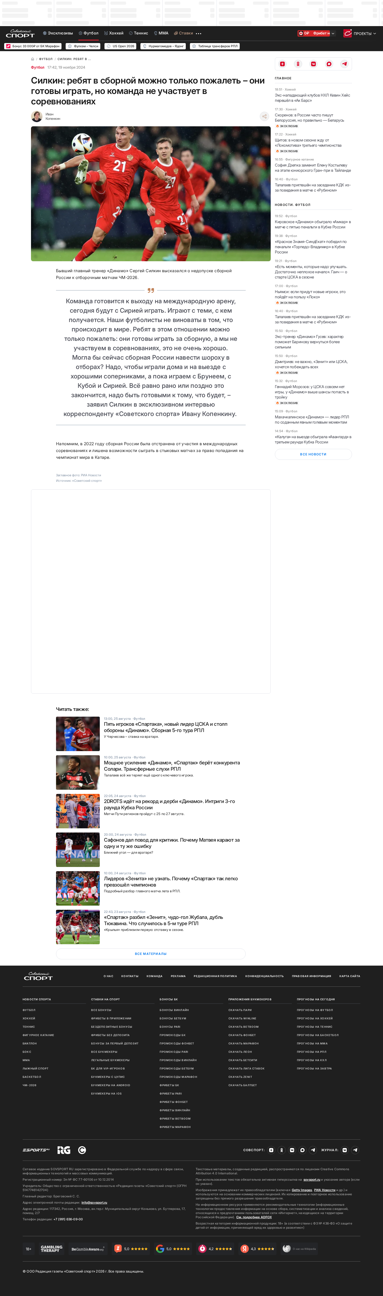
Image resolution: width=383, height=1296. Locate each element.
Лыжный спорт (35, 1068)
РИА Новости (324, 1190)
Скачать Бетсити (242, 1060)
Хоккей (29, 1018)
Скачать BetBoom (243, 1026)
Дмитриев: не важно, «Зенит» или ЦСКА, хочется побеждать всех (311, 364)
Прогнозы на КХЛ (312, 1060)
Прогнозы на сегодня (316, 999)
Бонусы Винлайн (174, 1010)
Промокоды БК (173, 1035)
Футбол (37, 67)
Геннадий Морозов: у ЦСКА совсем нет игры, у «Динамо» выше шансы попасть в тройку (312, 392)
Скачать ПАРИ (240, 1010)
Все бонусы (101, 1010)
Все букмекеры (104, 1051)
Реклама (178, 976)
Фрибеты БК (169, 1085)
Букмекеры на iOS (106, 1093)
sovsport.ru (312, 1179)
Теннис (29, 1026)
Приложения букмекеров (250, 999)
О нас (108, 976)
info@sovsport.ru (94, 1202)
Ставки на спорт (105, 999)
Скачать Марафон (243, 1043)
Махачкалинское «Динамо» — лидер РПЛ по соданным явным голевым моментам (312, 419)
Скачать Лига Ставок (246, 1068)
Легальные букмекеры (110, 1060)
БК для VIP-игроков (108, 1068)
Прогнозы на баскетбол (318, 1035)
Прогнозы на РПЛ (311, 1051)
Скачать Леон (240, 1051)
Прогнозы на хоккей (315, 1018)
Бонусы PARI (170, 1026)
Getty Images (302, 1190)
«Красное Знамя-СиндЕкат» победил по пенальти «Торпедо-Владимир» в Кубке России (311, 246)
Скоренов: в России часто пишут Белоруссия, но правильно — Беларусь (309, 117)
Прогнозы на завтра (314, 1068)
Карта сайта (349, 976)
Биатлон (30, 1043)
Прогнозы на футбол (315, 1010)
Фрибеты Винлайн (175, 1110)
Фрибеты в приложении (111, 1018)
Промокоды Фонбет (177, 1043)
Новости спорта (37, 999)
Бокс (27, 1051)
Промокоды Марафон (178, 1076)
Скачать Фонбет (242, 1035)
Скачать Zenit (240, 1076)
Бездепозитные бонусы (111, 1026)
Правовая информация (311, 976)
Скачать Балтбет (242, 1085)
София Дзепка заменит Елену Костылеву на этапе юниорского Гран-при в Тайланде (313, 168)
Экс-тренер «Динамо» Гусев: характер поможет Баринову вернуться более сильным (309, 341)
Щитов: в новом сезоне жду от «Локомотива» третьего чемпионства (308, 143)
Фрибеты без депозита (110, 1035)
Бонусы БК (169, 999)
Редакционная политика (215, 976)
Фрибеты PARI (171, 1093)
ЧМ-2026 (29, 1085)
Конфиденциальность (264, 976)
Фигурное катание (38, 1035)
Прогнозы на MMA (312, 1043)
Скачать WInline (242, 1018)
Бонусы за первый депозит (115, 1043)
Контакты (130, 976)
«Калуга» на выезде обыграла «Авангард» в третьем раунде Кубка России (313, 439)
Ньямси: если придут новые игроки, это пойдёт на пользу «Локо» (310, 294)
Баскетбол (32, 1076)
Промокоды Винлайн (178, 1060)
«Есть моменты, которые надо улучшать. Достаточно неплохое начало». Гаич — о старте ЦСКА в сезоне (311, 272)
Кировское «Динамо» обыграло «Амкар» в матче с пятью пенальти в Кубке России (313, 224)
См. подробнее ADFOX (254, 1217)
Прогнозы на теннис (315, 1026)
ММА (26, 1060)
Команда (155, 976)
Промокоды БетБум (177, 1068)
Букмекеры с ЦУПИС (108, 1076)
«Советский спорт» (87, 481)
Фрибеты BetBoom (175, 1118)
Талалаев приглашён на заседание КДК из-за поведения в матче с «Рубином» (313, 187)
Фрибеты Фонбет (174, 1101)
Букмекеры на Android (110, 1085)
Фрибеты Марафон (175, 1126)
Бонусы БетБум (173, 1018)
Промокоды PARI (174, 1051)
